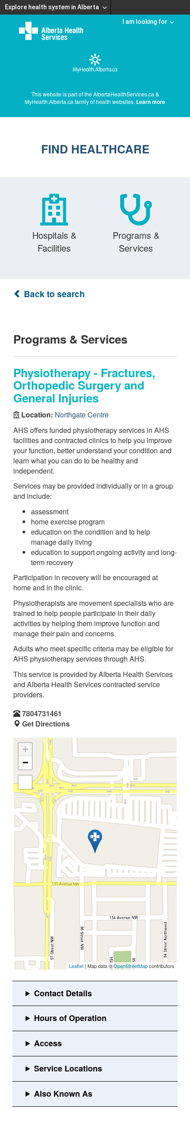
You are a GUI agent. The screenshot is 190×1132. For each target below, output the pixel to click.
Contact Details (63, 993)
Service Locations (68, 1068)
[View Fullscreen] (25, 782)
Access (48, 1043)
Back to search (53, 294)
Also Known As (63, 1093)
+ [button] (25, 749)
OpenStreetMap (131, 965)
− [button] (25, 762)
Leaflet (76, 965)
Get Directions (46, 724)
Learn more (150, 102)
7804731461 (42, 713)
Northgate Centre (82, 414)
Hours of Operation (70, 1018)
